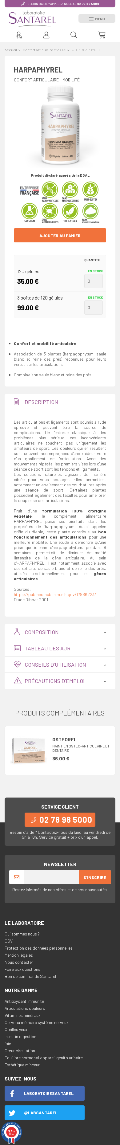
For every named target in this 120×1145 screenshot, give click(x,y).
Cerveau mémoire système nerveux (36, 1022)
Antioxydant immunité (24, 1001)
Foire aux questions (22, 969)
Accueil (11, 50)
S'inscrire (94, 877)
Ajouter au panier (60, 235)
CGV (9, 940)
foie (8, 1043)
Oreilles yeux (16, 1029)
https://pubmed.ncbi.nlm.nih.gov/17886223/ (55, 594)
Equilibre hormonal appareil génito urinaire (44, 1057)
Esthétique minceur (22, 1064)
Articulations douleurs (25, 1008)
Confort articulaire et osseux (46, 50)
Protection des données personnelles (39, 948)
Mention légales (19, 955)
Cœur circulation (20, 1050)
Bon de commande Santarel (30, 976)
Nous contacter (19, 962)
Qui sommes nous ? (22, 933)
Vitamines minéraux (22, 1015)
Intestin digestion (20, 1036)
